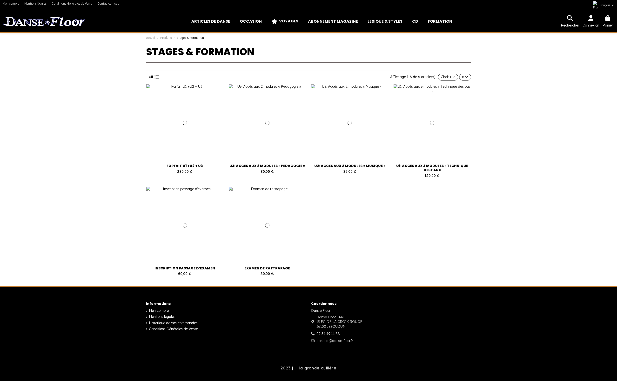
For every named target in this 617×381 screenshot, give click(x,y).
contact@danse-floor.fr (334, 341)
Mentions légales (35, 3)
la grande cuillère (317, 368)
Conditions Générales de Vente (72, 3)
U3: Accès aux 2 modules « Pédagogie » (267, 165)
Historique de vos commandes (173, 323)
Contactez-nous (108, 3)
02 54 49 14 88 (328, 334)
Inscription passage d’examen (184, 268)
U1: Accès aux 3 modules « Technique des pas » (432, 167)
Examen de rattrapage (267, 268)
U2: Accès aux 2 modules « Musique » (349, 165)
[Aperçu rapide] (222, 91)
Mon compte (11, 3)
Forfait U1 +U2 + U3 (185, 165)
